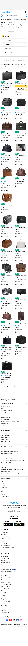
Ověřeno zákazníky (5, 601)
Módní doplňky (22, 19)
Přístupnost (4, 550)
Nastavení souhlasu (6, 565)
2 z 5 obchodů (18, 92)
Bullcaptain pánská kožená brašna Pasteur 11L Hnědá (7, 324)
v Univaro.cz (18, 255)
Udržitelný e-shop (5, 612)
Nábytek (3, 494)
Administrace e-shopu (6, 578)
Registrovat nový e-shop (7, 580)
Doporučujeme (5, 478)
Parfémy (3, 483)
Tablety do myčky (5, 419)
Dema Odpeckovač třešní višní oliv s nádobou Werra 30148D (14, 461)
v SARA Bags (4, 279)
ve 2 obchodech (18, 116)
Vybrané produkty (6, 458)
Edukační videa (4, 593)
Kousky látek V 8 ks (5, 471)
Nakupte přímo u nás (6, 563)
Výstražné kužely (5, 424)
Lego (2, 490)
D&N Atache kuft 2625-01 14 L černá (7, 84)
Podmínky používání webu (18, 626)
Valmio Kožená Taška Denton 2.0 (7, 180)
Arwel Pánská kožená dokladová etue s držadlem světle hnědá (7, 252)
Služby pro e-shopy (5, 582)
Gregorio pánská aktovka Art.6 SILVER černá (7, 373)
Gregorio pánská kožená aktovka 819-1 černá (21, 134)
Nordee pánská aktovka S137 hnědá (7, 134)
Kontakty (3, 534)
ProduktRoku (4, 606)
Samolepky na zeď (5, 406)
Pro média (3, 541)
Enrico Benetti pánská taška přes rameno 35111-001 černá (21, 110)
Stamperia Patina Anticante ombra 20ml (10, 474)
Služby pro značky (5, 586)
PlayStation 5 (4, 487)
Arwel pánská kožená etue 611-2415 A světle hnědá (7, 206)
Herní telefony (4, 426)
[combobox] (14, 15)
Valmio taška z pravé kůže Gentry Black (7, 347)
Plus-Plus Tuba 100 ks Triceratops (9, 463)
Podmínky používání (6, 537)
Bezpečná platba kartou (7, 569)
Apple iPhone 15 (5, 481)
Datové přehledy (5, 589)
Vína (2, 408)
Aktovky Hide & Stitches (7, 442)
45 (22, 393)
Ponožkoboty (4, 413)
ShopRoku (3, 604)
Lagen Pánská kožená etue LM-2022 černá (21, 300)
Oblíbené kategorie (7, 404)
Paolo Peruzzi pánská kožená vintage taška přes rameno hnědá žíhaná (21, 276)
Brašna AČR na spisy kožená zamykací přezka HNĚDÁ (21, 324)
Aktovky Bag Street (6, 437)
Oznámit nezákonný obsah (7, 548)
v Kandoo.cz (4, 231)
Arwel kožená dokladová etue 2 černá (7, 228)
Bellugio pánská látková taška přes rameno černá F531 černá (21, 228)
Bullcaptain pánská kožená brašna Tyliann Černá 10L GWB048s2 (7, 156)
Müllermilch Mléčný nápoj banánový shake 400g (12, 469)
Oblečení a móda (5, 496)
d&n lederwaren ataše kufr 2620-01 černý (7, 300)
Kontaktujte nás (14, 513)
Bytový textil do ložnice (7, 410)
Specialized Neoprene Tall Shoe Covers (10, 465)
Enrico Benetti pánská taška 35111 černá (21, 347)
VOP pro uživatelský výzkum (8, 571)
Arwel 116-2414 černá (20, 156)
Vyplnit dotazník (14, 518)
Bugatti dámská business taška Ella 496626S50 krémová (21, 252)
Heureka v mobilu (5, 558)
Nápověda (3, 595)
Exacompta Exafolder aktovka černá (21, 84)
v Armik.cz (17, 159)
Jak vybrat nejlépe (6, 446)
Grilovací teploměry (5, 417)
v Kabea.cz (17, 231)
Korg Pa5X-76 (4, 467)
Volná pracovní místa (6, 539)
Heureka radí (4, 560)
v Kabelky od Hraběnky (20, 279)
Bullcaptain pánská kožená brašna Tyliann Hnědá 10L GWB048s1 (21, 180)
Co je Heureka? (4, 532)
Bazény (3, 485)
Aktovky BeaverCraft (6, 435)
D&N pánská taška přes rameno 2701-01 (7, 110)
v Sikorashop (18, 303)
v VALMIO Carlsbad (5, 185)
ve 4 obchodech (4, 89)
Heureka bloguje (5, 543)
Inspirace (3, 610)
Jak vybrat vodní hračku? (7, 453)
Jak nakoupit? (4, 556)
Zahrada (3, 492)
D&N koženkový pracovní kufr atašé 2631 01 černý (7, 276)
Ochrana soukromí (5, 567)
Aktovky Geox (4, 440)
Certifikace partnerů (6, 608)
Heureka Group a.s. (17, 624)
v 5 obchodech (4, 305)
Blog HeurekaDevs (5, 545)
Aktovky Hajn (4, 433)
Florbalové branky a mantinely (8, 415)
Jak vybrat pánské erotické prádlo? (9, 451)
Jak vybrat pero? (5, 449)
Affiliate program (5, 591)
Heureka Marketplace (6, 584)
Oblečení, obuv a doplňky (12, 19)
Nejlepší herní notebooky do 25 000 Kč (10, 421)
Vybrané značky (5, 430)
